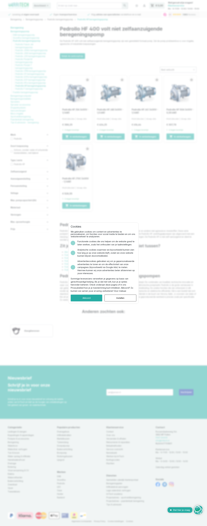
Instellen (120, 298)
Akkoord (87, 298)
